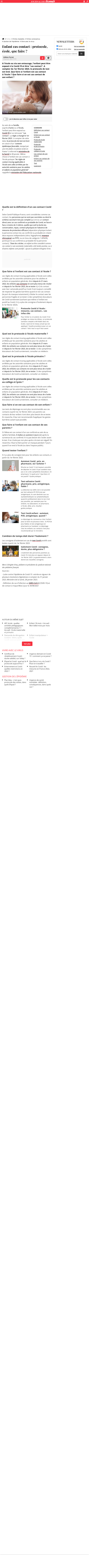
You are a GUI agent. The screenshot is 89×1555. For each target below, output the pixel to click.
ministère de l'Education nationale (26, 172)
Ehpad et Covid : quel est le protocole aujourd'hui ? (15, 662)
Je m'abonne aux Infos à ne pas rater (23, 119)
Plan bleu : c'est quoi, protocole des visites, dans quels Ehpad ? (15, 682)
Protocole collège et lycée (39, 150)
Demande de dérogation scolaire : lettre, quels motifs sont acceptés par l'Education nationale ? (14, 638)
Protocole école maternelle (39, 141)
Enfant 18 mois (35, 623)
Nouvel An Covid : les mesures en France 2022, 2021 (39, 668)
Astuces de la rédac (64, 49)
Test (35, 163)
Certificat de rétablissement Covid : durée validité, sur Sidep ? (14, 656)
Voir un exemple (79, 46)
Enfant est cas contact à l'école (42, 136)
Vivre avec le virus (27, 41)
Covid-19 (5, 133)
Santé (60, 46)
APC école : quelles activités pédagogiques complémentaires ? (13, 625)
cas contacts (21, 284)
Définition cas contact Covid (41, 131)
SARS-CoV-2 (34, 583)
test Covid (36, 540)
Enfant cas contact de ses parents (41, 159)
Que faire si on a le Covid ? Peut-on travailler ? (40, 662)
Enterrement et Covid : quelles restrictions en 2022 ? (13, 668)
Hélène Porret (8, 57)
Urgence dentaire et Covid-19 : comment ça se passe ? (40, 655)
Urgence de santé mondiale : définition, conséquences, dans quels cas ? (40, 683)
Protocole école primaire (39, 145)
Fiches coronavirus (33, 39)
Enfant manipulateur (37, 635)
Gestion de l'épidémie (11, 41)
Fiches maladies (18, 39)
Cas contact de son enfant (41, 155)
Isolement (37, 166)
